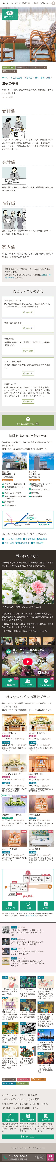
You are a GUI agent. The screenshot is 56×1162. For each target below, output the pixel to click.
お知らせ (23, 1079)
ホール (10, 3)
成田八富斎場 (23, 543)
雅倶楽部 (26, 3)
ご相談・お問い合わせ (42, 3)
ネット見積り (31, 916)
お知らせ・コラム (39, 1104)
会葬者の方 (22, 67)
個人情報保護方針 (21, 1108)
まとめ (35, 1108)
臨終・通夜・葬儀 (42, 78)
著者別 (22, 1083)
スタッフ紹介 (21, 1104)
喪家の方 (8, 67)
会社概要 (6, 1108)
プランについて (38, 67)
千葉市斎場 (30, 539)
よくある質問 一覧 (27, 424)
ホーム (5, 78)
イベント (38, 1079)
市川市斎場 (38, 543)
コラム (9, 1083)
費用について (9, 71)
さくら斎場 (9, 543)
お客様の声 (7, 1104)
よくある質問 (16, 78)
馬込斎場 (43, 539)
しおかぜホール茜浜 (13, 539)
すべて (9, 1079)
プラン (17, 3)
